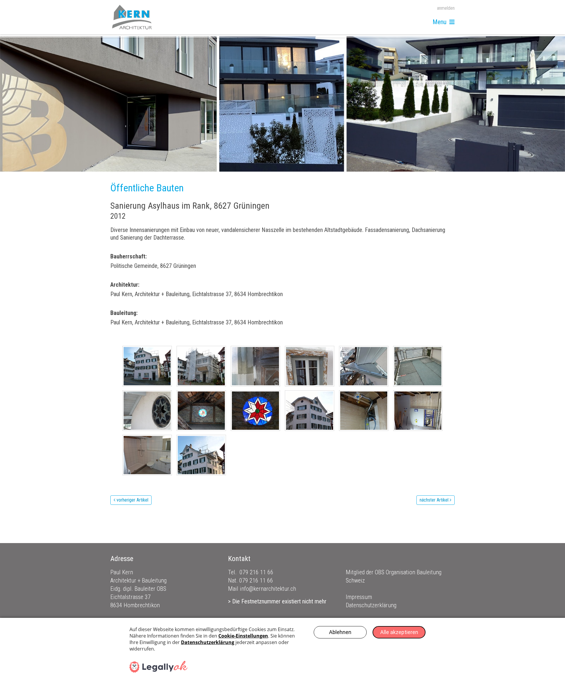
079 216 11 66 (256, 572)
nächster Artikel (434, 500)
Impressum (359, 596)
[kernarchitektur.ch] (132, 17)
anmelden (446, 8)
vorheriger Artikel (132, 500)
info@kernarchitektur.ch (268, 588)
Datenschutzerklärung (371, 605)
